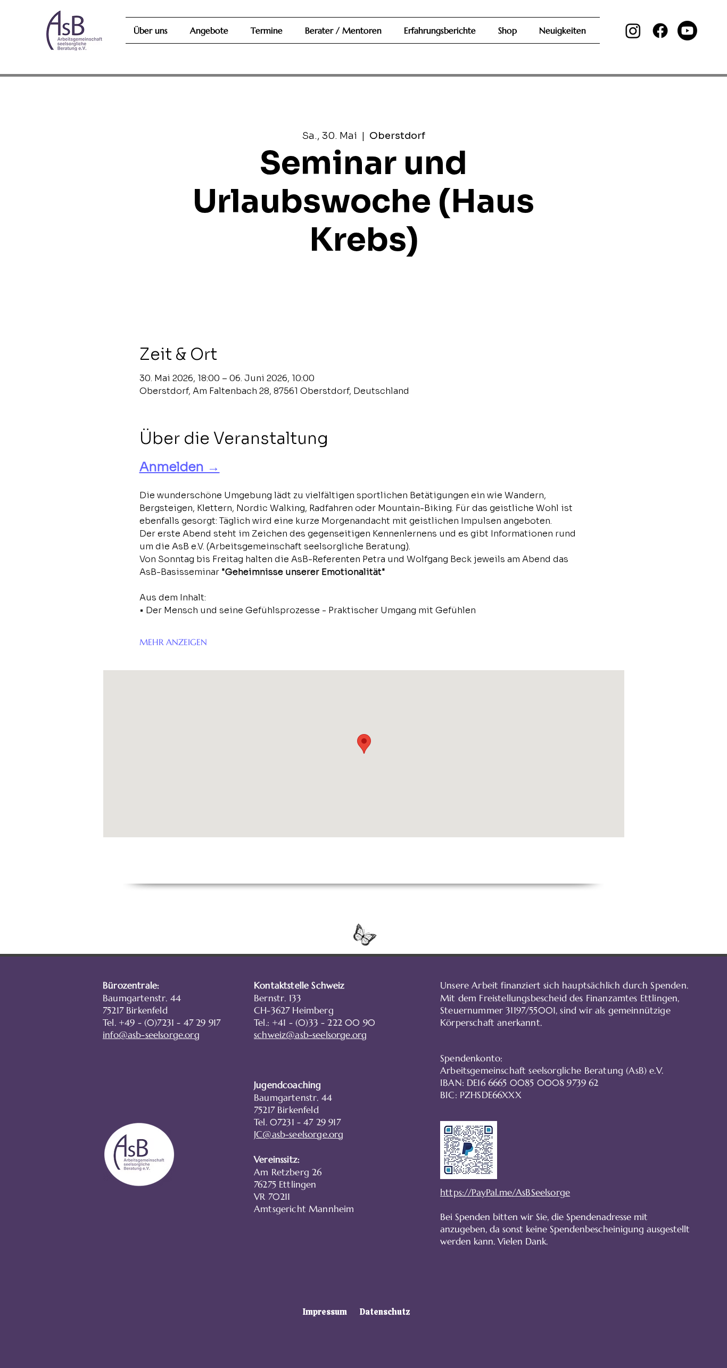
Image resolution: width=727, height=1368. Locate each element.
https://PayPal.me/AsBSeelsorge (505, 1192)
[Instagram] (633, 30)
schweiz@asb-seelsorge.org (310, 1035)
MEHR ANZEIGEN (173, 642)
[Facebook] (660, 30)
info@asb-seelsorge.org (151, 1035)
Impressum (325, 1311)
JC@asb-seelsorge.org (298, 1134)
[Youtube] (687, 30)
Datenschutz (385, 1311)
